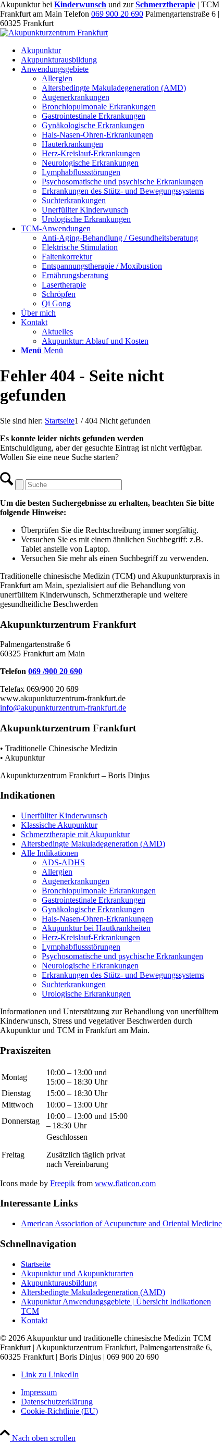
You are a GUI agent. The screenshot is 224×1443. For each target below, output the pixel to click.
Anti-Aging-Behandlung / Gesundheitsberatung (120, 237)
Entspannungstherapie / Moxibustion (102, 266)
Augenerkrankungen (75, 881)
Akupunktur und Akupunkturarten (77, 1273)
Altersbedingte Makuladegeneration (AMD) (93, 843)
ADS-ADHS (63, 862)
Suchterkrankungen (74, 984)
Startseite (36, 1264)
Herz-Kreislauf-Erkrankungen (91, 937)
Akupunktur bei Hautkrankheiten (96, 928)
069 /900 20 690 (55, 671)
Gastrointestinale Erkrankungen (93, 899)
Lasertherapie (64, 284)
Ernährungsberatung (75, 275)
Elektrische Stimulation (80, 247)
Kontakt (34, 1320)
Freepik (62, 1183)
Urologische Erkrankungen (86, 993)
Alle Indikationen (49, 853)
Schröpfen (59, 294)
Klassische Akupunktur (59, 824)
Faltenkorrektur (67, 256)
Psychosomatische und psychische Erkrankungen (122, 956)
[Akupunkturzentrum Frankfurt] (54, 32)
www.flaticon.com (125, 1183)
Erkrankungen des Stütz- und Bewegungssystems (123, 975)
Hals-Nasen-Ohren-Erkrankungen (97, 918)
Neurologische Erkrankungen (90, 965)
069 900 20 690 (117, 13)
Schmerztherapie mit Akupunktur (75, 834)
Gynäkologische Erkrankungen (93, 909)
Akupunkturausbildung (59, 1282)
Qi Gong (56, 303)
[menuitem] (122, 50)
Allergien (57, 871)
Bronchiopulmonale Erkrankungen (99, 890)
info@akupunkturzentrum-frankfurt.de (63, 707)
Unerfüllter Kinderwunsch (64, 815)
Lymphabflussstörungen (81, 946)
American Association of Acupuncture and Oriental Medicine (121, 1223)
